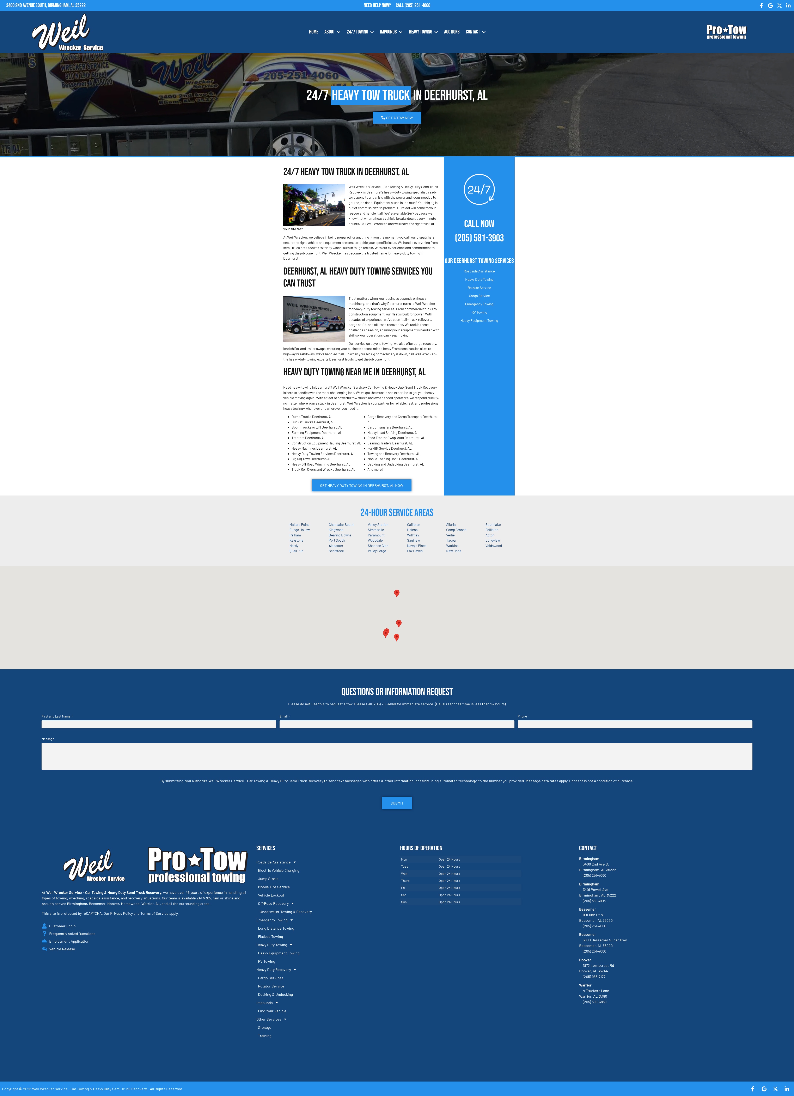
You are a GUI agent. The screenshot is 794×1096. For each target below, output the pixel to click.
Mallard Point (299, 524)
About (329, 32)
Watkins (452, 545)
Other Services (268, 1019)
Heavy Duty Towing (479, 279)
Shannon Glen (378, 545)
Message (48, 739)
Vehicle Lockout (271, 895)
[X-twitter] (779, 5)
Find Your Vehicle (272, 1011)
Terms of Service (154, 913)
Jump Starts (268, 878)
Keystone (296, 540)
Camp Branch (456, 530)
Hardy (293, 545)
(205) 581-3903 (479, 238)
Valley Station (378, 524)
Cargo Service (479, 296)
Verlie (450, 535)
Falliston (491, 530)
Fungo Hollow (299, 530)
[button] (399, 624)
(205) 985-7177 (594, 976)
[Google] (770, 5)
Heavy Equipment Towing (479, 320)
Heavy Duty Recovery (273, 969)
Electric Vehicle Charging (278, 870)
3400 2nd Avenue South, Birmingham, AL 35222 (46, 5)
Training (264, 1035)
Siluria (451, 524)
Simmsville (376, 530)
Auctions (452, 32)
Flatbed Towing (270, 936)
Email (285, 716)
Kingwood (336, 530)
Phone (523, 716)
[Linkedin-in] (788, 5)
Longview (492, 540)
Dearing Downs (340, 535)
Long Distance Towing (276, 928)
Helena (412, 530)
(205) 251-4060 (417, 5)
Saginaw (413, 540)
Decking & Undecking (275, 994)
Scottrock (336, 551)
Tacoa (451, 540)
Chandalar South (341, 524)
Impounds (388, 32)
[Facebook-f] (761, 5)
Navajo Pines (416, 545)
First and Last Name (57, 716)
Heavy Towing (420, 32)
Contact (473, 32)
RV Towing (479, 312)
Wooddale (375, 540)
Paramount (376, 535)
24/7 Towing (357, 32)
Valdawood (493, 545)
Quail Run (296, 551)
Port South (337, 540)
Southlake (493, 524)
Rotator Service (479, 287)
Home (313, 32)
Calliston (413, 524)
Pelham (295, 535)
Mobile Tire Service (274, 887)
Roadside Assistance (479, 271)
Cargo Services (270, 977)
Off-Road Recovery (273, 903)
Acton (489, 535)
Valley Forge (377, 551)
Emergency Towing (479, 304)
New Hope (453, 551)
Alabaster (336, 545)
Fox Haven (415, 551)
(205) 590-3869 (594, 1001)
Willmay (413, 535)
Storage (264, 1027)
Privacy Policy (121, 913)
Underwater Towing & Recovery (286, 911)
